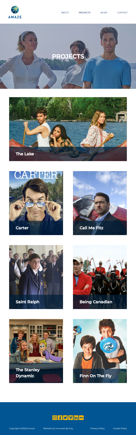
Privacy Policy (97, 428)
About (65, 12)
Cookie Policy (120, 428)
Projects (84, 12)
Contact (122, 12)
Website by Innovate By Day (58, 428)
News (103, 12)
